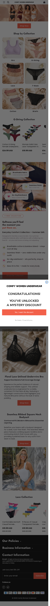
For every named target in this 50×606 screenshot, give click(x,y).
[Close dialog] (46, 282)
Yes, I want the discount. (24, 312)
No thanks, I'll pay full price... (24, 320)
